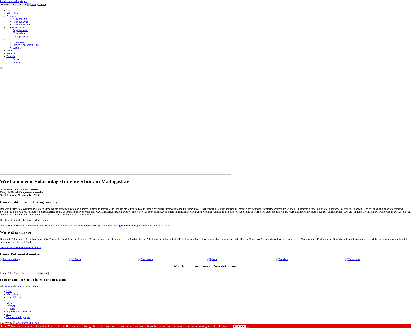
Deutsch (10, 56)
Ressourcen (19, 42)
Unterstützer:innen (15, 27)
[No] (247, 327)
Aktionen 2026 (20, 18)
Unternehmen (20, 33)
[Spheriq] (212, 259)
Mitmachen (12, 13)
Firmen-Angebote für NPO (26, 44)
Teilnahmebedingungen (18, 317)
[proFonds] (75, 259)
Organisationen (20, 30)
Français (17, 62)
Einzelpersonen (20, 36)
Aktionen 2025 (20, 21)
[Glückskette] (145, 259)
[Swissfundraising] (10, 259)
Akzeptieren (239, 326)
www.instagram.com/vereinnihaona (55, 225)
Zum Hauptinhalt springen (13, 1)
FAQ (9, 314)
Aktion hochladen (22, 24)
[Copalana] (282, 259)
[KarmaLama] (352, 259)
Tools (9, 39)
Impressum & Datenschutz (19, 311)
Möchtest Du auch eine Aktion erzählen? (20, 247)
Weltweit (10, 53)
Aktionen (11, 16)
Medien (10, 50)
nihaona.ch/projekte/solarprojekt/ (90, 225)
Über (9, 10)
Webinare (17, 47)
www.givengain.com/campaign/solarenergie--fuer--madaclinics (139, 225)
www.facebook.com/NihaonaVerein (18, 225)
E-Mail (3, 273)
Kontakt (10, 308)
